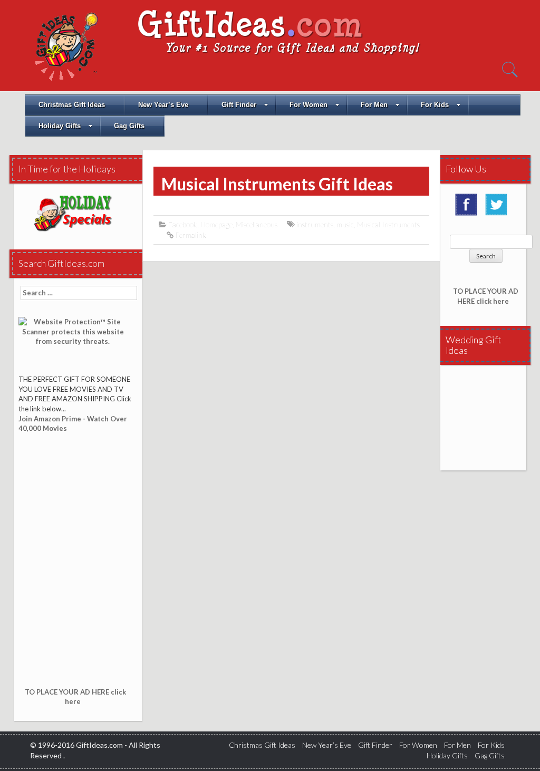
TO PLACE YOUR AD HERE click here (75, 697)
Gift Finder (238, 105)
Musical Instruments (388, 224)
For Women (308, 105)
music (345, 224)
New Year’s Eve (163, 105)
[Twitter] (499, 208)
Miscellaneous (256, 224)
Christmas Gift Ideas (71, 105)
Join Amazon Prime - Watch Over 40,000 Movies (72, 424)
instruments (314, 224)
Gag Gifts (129, 126)
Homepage (216, 224)
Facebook (182, 224)
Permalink (190, 234)
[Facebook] (469, 208)
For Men (374, 105)
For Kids (435, 105)
